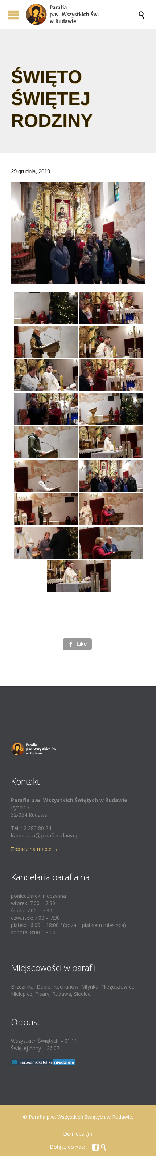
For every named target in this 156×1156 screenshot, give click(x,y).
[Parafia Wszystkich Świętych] (81, 14)
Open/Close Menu (13, 14)
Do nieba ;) (76, 1133)
